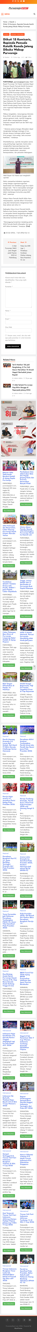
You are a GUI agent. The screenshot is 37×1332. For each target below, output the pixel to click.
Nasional (5, 736)
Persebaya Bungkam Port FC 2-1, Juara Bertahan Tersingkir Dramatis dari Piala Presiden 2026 (10, 863)
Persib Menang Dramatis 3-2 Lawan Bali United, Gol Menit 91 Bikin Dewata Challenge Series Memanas (10, 745)
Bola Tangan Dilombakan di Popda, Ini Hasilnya (8, 686)
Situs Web (8, 327)
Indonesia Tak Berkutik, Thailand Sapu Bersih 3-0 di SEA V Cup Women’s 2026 (10, 1101)
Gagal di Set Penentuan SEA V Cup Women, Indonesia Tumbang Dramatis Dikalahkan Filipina (27, 1043)
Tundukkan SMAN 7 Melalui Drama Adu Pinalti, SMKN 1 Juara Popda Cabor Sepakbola (10, 587)
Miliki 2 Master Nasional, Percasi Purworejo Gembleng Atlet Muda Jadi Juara (27, 636)
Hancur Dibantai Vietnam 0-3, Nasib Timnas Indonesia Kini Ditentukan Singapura (26, 1159)
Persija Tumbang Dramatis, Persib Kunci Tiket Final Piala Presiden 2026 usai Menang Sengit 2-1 (27, 804)
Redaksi (7, 57)
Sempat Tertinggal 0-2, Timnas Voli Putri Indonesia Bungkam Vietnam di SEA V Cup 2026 (9, 1160)
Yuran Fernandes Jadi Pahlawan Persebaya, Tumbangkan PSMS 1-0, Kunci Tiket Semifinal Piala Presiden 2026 (9, 921)
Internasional (7, 1030)
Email (7, 319)
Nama (8, 311)
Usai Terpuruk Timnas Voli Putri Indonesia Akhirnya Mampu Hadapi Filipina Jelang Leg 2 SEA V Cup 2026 (10, 1219)
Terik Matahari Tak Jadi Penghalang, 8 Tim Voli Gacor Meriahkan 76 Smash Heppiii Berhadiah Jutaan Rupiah (23, 369)
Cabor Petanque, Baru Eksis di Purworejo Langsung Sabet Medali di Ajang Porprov (9, 637)
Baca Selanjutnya (9, 511)
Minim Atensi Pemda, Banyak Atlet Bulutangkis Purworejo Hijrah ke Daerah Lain (27, 531)
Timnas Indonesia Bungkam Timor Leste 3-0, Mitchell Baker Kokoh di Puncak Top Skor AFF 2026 (9, 1275)
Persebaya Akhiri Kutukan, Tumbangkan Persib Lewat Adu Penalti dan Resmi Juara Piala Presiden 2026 (27, 745)
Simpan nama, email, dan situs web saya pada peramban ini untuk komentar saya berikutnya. (18, 337)
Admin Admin (18, 378)
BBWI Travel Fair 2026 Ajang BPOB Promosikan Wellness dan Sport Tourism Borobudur (26, 978)
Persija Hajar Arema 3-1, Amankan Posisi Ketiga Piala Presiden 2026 (9, 800)
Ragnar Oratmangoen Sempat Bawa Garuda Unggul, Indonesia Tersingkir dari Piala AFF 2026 (26, 1102)
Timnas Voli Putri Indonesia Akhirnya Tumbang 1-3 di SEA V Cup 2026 (27, 1218)
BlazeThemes (18, 1328)
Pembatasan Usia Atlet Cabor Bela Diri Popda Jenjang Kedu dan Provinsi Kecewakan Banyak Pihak (27, 478)
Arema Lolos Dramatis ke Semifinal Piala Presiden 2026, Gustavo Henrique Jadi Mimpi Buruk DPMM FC (26, 864)
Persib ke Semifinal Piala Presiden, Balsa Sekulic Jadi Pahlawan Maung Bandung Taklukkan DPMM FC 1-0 (27, 1276)
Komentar (9, 286)
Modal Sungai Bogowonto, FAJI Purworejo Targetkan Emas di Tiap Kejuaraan (27, 687)
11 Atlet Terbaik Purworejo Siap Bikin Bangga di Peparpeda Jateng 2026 (22, 387)
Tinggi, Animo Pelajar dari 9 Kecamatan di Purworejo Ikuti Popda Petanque (26, 584)
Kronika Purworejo (17, 34)
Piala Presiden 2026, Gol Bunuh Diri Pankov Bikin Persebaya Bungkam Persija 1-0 (27, 918)
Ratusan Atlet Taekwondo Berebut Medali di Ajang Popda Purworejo (9, 476)
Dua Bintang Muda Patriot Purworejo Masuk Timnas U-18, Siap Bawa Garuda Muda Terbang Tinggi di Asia (10, 980)
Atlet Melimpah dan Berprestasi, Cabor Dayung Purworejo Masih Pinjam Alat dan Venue (9, 530)
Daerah (6, 34)
